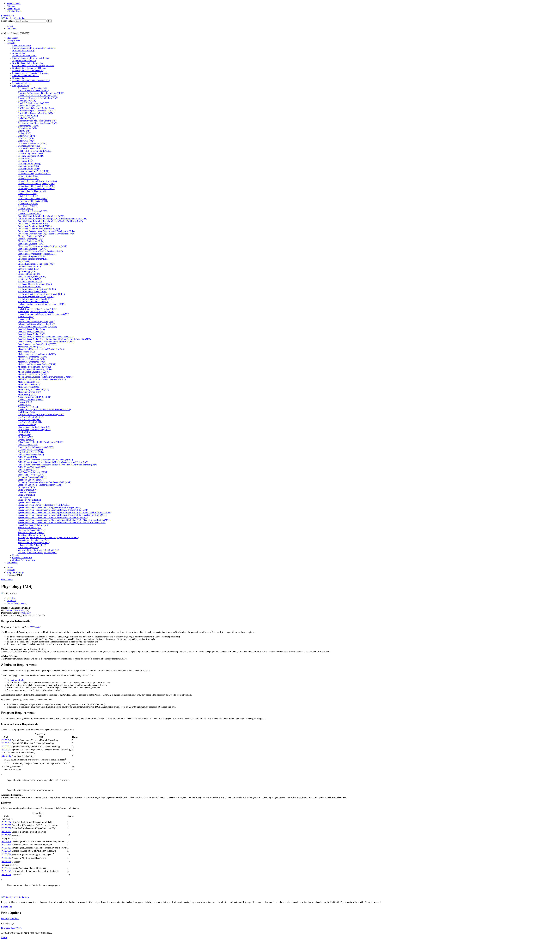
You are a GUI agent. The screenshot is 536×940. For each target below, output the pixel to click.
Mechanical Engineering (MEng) (32, 357)
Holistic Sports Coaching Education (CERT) (37, 309)
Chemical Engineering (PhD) (31, 156)
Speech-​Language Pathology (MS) (33, 525)
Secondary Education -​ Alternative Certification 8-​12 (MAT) (44, 482)
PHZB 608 (6, 841)
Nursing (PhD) (24, 404)
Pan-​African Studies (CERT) (30, 417)
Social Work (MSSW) (27, 490)
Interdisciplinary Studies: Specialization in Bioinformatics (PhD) (46, 341)
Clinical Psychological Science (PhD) (34, 173)
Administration (18, 53)
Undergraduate (13, 40)
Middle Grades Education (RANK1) (34, 372)
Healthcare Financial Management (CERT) (37, 289)
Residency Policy (20, 78)
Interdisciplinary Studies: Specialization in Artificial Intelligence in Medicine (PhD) (54, 339)
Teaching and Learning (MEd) (31, 535)
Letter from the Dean (21, 45)
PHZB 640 (6, 740)
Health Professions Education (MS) (33, 301)
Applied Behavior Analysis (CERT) (33, 103)
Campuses (11, 28)
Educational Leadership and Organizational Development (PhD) (46, 234)
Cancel (4, 937)
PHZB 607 (6, 825)
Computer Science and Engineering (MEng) (37, 181)
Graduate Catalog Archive (23, 560)
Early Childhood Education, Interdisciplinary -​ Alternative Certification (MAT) (52, 218)
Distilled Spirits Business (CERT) (32, 211)
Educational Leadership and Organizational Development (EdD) (46, 231)
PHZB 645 (6, 871)
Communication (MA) (28, 176)
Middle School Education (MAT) (32, 374)
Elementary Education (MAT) (31, 244)
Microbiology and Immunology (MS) (34, 367)
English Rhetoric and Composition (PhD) (36, 264)
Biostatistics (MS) (26, 138)
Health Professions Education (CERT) (35, 299)
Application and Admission (24, 60)
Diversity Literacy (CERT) (29, 213)
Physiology (26, 613)
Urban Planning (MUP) (28, 547)
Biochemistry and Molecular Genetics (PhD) (37, 123)
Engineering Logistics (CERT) (31, 256)
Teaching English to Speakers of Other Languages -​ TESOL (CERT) (48, 537)
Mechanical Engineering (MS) (31, 359)
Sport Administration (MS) (29, 527)
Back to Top (6, 907)
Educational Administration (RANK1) (35, 226)
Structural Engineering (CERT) (31, 530)
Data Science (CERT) (27, 206)
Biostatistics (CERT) (27, 136)
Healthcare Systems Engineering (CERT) (36, 296)
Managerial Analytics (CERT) (31, 347)
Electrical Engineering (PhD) (30, 241)
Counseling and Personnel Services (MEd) (36, 186)
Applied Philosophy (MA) (29, 105)
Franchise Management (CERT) (32, 276)
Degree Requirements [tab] (16, 603)
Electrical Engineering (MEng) (31, 236)
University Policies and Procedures (27, 70)
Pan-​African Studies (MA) (29, 419)
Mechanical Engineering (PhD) (31, 362)
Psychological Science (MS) (30, 449)
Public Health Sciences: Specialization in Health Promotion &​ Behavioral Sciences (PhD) (57, 465)
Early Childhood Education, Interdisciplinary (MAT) (41, 216)
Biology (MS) (24, 131)
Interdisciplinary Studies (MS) (31, 331)
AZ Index (11, 6)
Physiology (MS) (25, 437)
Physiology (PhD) (26, 439)
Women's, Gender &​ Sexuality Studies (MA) (37, 552)
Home (9, 567)
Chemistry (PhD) (25, 161)
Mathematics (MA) (26, 352)
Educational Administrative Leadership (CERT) (39, 229)
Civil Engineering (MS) (28, 166)
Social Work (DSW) (27, 492)
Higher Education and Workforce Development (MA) (41, 304)
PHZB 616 (6, 854)
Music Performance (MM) (29, 392)
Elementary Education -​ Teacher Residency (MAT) (40, 251)
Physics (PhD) (24, 434)
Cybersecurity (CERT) (28, 203)
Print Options (7, 579)
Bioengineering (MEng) (28, 126)
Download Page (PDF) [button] (11, 928)
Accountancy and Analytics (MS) (32, 88)
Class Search (12, 38)
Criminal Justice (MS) (27, 193)
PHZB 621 (6, 848)
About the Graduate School (24, 55)
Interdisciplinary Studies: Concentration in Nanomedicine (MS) (45, 336)
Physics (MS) (24, 432)
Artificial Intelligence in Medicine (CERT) (36, 110)
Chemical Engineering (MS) (30, 153)
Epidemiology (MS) (26, 271)
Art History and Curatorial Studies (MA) (36, 108)
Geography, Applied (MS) (29, 279)
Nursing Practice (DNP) (28, 407)
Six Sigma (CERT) (26, 487)
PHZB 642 (6, 746)
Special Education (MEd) (29, 502)
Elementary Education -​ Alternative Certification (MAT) (42, 246)
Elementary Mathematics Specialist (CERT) (37, 254)
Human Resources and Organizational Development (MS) (43, 314)
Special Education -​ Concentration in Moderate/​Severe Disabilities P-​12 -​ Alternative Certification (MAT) (64, 520)
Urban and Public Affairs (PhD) (32, 545)
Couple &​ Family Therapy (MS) (32, 191)
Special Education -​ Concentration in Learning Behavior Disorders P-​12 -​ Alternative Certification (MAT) (64, 512)
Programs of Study (20, 85)
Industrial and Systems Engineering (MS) (36, 321)
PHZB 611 (6, 844)
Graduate (11, 43)
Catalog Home (13, 8)
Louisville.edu (7, 16)
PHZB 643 (6, 749)
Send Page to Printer (10, 918)
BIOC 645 (6, 756)
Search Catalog (8, 21)
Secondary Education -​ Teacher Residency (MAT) (40, 485)
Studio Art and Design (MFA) (31, 532)
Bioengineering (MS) (27, 128)
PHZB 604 (6, 822)
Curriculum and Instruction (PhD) (33, 201)
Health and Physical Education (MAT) (35, 284)
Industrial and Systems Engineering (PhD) (36, 324)
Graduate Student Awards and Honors (29, 68)
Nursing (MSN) (25, 402)
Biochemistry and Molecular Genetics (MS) (37, 121)
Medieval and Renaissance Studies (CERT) (37, 364)
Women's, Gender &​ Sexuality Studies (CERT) (38, 550)
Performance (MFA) (27, 424)
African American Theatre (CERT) (33, 90)
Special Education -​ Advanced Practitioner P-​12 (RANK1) (44, 505)
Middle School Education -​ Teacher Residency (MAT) (42, 379)
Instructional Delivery (21, 83)
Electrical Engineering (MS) (30, 239)
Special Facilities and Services (25, 75)
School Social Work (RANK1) (31, 475)
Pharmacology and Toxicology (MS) (34, 427)
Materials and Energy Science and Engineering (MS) (41, 349)
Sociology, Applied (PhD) (29, 500)
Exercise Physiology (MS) (29, 274)
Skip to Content (14, 3)
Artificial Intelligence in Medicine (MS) (35, 113)
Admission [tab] (11, 600)
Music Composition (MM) (29, 382)
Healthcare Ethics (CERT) (29, 286)
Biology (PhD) (24, 133)
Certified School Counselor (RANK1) (35, 151)
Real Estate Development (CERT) (33, 472)
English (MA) (24, 261)
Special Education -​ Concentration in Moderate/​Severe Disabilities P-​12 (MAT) (53, 517)
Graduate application (16, 680)
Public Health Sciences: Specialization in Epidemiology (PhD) (45, 459)
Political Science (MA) (28, 444)
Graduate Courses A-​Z (22, 557)
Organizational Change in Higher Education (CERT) (41, 414)
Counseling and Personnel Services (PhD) (36, 188)
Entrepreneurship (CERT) (29, 266)
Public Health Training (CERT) (32, 467)
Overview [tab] (11, 598)
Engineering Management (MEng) (33, 259)
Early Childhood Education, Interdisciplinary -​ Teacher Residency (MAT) (50, 221)
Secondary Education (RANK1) (32, 477)
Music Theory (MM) (27, 394)
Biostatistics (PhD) (26, 141)
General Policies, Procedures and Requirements (33, 65)
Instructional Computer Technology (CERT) (37, 326)
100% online (35, 627)
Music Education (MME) (29, 387)
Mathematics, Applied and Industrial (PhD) (37, 354)
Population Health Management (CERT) (35, 447)
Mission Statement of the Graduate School (30, 58)
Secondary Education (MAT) (30, 480)
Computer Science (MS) (28, 178)
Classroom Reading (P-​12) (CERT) (33, 171)
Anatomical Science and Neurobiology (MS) (37, 95)
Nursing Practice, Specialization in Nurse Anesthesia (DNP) (44, 409)
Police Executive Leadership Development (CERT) (40, 442)
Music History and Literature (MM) (33, 389)
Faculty (15, 555)
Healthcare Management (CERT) (32, 291)
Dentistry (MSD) (25, 208)
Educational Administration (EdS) (33, 223)
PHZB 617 (6, 831)
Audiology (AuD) (26, 118)
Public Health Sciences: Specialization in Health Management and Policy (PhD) (53, 462)
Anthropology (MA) (27, 100)
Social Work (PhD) (26, 495)
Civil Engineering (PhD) (29, 168)
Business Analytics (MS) (29, 146)
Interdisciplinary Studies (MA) (31, 329)
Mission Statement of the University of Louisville (34, 48)
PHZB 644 (6, 868)
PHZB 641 (6, 743)
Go (49, 21)
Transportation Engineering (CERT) (34, 542)
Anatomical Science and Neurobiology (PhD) (38, 98)
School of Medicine (14, 610)
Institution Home (14, 11)
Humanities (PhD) (26, 319)
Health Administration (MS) (30, 281)
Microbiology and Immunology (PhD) (35, 369)
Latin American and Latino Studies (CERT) (37, 344)
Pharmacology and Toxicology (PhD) (34, 429)
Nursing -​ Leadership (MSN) (30, 399)
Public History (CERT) (28, 470)
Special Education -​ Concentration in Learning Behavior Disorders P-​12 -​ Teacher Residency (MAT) (62, 515)
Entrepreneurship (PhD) (28, 269)
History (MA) (24, 306)
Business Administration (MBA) (32, 143)
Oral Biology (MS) (26, 412)
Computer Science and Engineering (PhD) (36, 183)
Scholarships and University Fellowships (30, 73)
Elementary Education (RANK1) (32, 249)
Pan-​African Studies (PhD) (30, 422)
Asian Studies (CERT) (28, 116)
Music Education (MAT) (29, 384)
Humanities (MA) (26, 316)
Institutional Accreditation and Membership (31, 80)
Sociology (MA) (25, 497)
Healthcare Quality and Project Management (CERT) (41, 294)
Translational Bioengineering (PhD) (33, 540)
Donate (10, 26)
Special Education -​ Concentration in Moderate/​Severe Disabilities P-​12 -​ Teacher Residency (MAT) (62, 522)
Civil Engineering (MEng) (29, 163)
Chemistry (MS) (25, 158)
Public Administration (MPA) (31, 454)
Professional (12, 562)
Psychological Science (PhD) (31, 452)
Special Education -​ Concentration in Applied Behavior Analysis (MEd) (49, 507)
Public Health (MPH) (27, 457)
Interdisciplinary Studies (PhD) (31, 334)
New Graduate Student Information (27, 63)
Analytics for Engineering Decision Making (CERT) (41, 93)
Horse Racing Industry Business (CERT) (36, 311)
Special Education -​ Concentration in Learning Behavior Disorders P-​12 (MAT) (53, 510)
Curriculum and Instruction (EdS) (32, 198)
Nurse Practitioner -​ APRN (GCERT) (34, 397)
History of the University (23, 50)
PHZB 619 (6, 835)
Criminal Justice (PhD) (28, 196)
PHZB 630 (6, 828)
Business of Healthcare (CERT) (32, 148)
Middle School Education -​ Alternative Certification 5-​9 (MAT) (45, 377)
